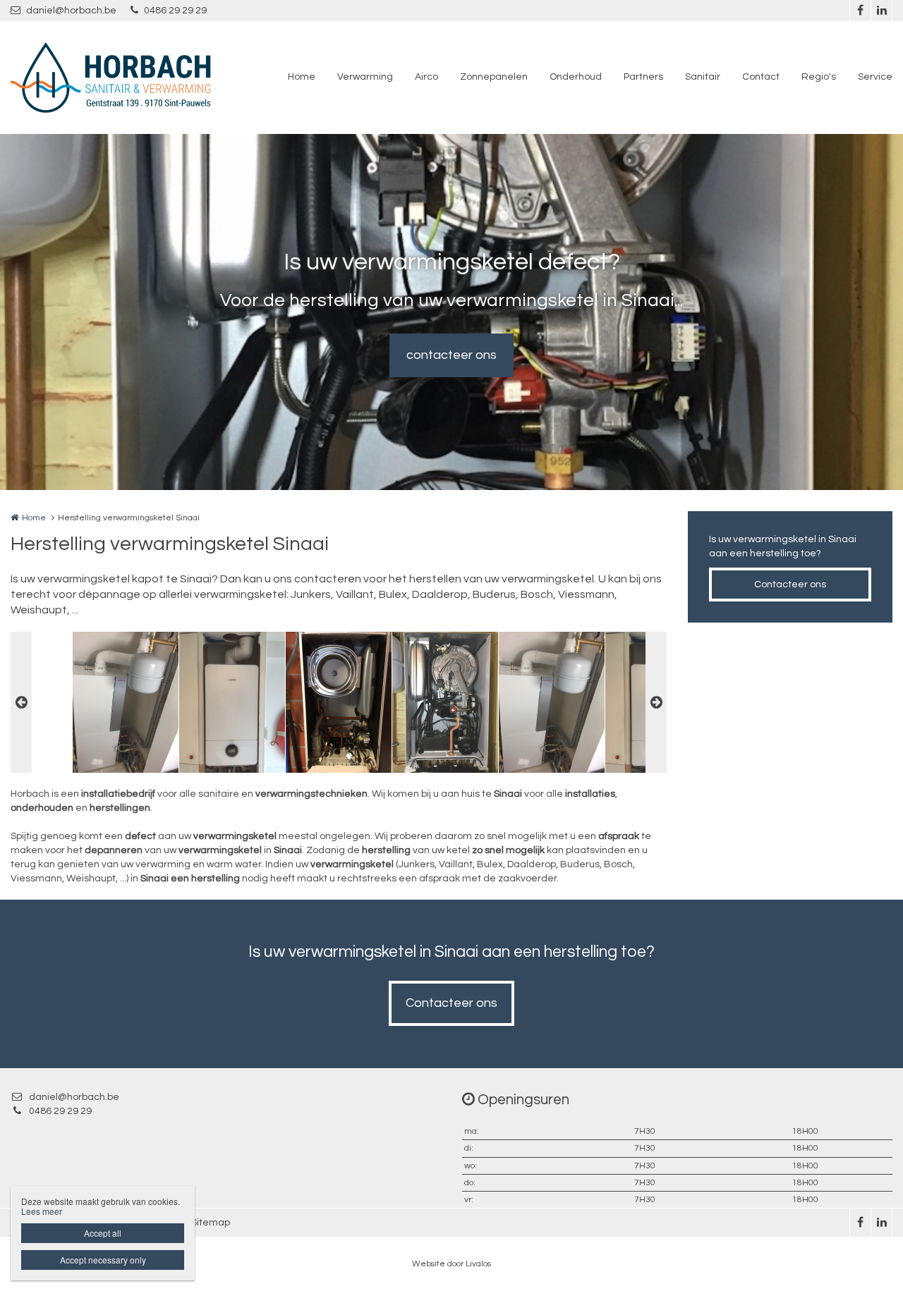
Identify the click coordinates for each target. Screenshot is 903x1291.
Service (875, 77)
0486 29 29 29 (175, 11)
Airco (426, 77)
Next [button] (656, 702)
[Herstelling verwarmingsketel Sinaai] (125, 702)
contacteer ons (451, 355)
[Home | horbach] (132, 77)
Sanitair (702, 77)
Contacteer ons (790, 584)
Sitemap (210, 1223)
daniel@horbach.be (71, 11)
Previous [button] (21, 702)
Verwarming (365, 77)
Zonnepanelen (494, 77)
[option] (339, 702)
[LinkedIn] (881, 10)
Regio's (818, 77)
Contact (761, 77)
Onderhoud (576, 77)
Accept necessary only (103, 1260)
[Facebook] (860, 10)
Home (301, 77)
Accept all (102, 1233)
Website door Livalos (451, 1263)
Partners (643, 77)
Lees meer (41, 1211)
